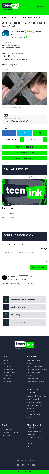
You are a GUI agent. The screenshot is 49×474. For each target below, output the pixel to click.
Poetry (13, 17)
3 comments (9, 217)
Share (5, 128)
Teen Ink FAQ (6, 376)
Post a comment (23, 147)
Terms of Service (7, 382)
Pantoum (7, 208)
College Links (30, 435)
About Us (5, 360)
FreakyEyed (19, 31)
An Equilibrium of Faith (30, 17)
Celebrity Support (7, 369)
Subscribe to (22, 300)
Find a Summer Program (19, 322)
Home (4, 17)
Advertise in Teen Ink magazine (33, 361)
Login (42, 249)
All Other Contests (8, 435)
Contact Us (5, 363)
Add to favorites (23, 153)
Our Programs (7, 366)
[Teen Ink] (12, 6)
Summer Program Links (34, 432)
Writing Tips (30, 408)
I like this (14, 140)
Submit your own (24, 158)
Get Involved (30, 411)
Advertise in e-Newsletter (35, 382)
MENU (40, 7)
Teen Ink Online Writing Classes (34, 439)
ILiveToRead (13, 277)
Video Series (30, 447)
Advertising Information (34, 366)
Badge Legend (31, 450)
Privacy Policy (6, 379)
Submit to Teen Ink (17, 307)
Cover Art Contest (8, 429)
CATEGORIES (23, 472)
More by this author (18, 37)
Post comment (38, 267)
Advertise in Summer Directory (33, 374)
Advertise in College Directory (36, 369)
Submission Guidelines (34, 402)
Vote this (37, 140)
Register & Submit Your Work (36, 396)
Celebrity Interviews (8, 372)
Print (5, 70)
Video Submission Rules (34, 405)
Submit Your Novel (32, 399)
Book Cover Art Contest (10, 432)
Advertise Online (32, 379)
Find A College (15, 315)
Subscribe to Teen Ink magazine (33, 415)
